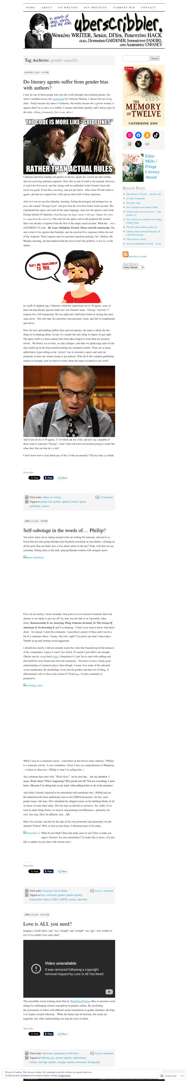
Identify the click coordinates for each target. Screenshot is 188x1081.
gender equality (62, 501)
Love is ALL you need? (47, 923)
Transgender (93, 1062)
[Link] (147, 144)
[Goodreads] (129, 144)
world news (73, 1053)
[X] (138, 144)
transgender (59, 1053)
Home (30, 7)
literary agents (78, 501)
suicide (70, 1062)
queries (45, 506)
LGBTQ (63, 899)
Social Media (60, 890)
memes (72, 899)
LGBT (54, 899)
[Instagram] (129, 135)
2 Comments (106, 497)
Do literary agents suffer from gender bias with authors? (65, 84)
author (45, 497)
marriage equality (47, 1062)
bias (43, 895)
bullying (45, 1057)
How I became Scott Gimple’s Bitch (142, 207)
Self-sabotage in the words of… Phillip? (64, 530)
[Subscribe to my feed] (126, 256)
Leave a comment (104, 890)
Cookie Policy (64, 1075)
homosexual (36, 899)
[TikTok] (156, 135)
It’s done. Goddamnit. (135, 198)
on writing (68, 7)
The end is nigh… (134, 202)
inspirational (79, 1057)
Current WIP (124, 7)
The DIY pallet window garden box (142, 226)
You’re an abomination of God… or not (143, 243)
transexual (80, 1062)
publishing (35, 506)
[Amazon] (147, 135)
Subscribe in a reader (138, 256)
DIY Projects (95, 7)
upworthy (82, 899)
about (46, 7)
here (56, 656)
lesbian (33, 1062)
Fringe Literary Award (136, 239)
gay (52, 1057)
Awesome (47, 890)
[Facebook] (138, 135)
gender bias (46, 501)
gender (61, 895)
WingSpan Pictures (80, 1001)
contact (148, 7)
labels (46, 899)
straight (61, 1062)
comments (51, 895)
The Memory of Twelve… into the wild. (143, 193)
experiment (58, 99)
